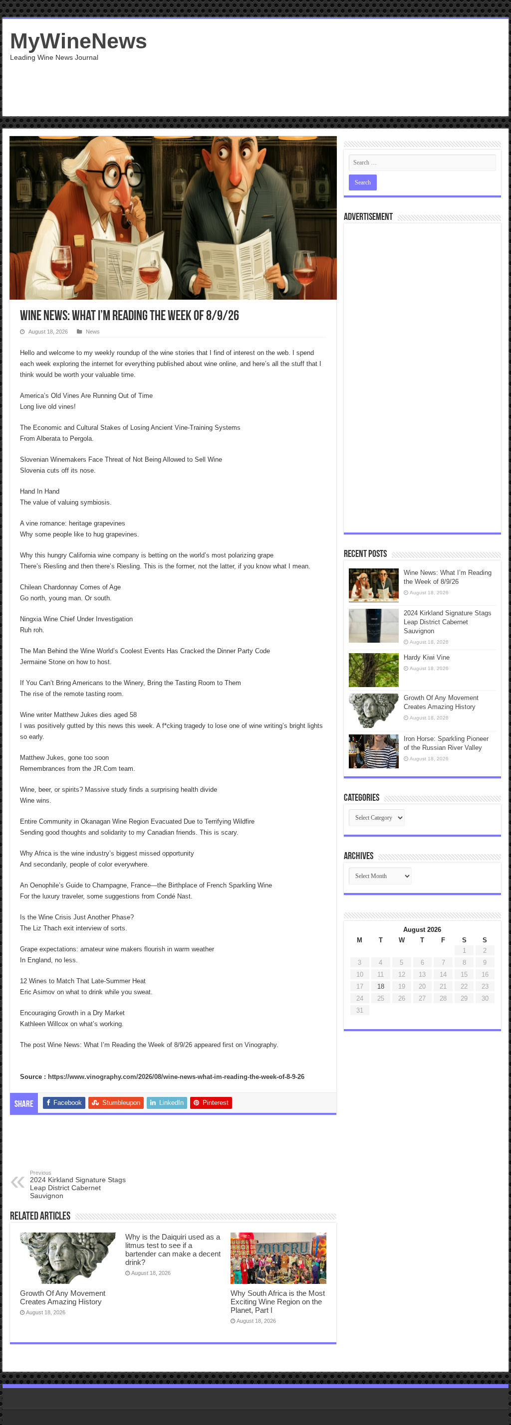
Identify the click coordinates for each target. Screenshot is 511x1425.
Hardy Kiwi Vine (427, 657)
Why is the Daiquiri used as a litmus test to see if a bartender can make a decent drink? (173, 1249)
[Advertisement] (319, 83)
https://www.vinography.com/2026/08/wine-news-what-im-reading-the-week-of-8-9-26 (176, 1076)
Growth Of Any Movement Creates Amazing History (62, 1297)
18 (380, 986)
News (93, 332)
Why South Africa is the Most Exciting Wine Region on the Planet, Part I (278, 1301)
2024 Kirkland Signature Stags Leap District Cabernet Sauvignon (78, 1185)
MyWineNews (78, 41)
